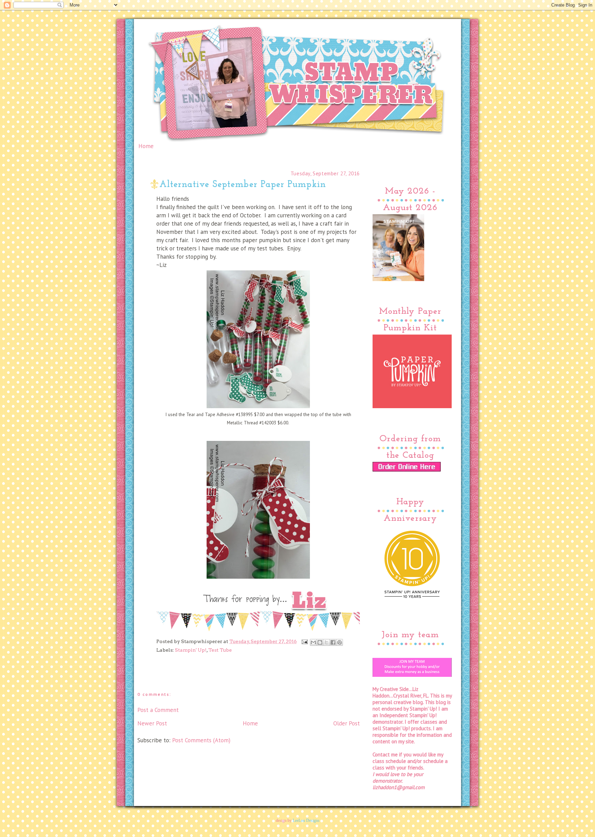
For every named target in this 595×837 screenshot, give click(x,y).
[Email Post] (304, 641)
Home (146, 146)
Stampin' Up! (191, 650)
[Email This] (313, 642)
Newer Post (152, 723)
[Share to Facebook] (333, 642)
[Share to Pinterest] (339, 642)
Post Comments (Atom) (201, 740)
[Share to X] (326, 642)
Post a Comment (158, 710)
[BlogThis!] (319, 642)
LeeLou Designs (306, 820)
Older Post (346, 723)
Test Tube (220, 650)
